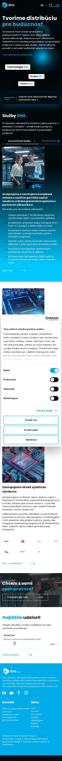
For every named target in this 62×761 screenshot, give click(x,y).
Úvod (33, 708)
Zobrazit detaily (44, 410)
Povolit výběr (31, 430)
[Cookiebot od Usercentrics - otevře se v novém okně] (45, 319)
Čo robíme (36, 714)
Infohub (34, 717)
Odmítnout (31, 439)
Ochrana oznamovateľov (35, 741)
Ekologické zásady (11, 741)
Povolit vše (31, 420)
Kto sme (35, 711)
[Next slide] (58, 141)
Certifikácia (7, 744)
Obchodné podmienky (35, 739)
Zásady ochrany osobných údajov (19, 736)
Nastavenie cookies (12, 739)
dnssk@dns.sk (9, 728)
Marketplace (37, 720)
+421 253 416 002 (10, 726)
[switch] (54, 379)
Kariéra (34, 723)
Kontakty (35, 726)
